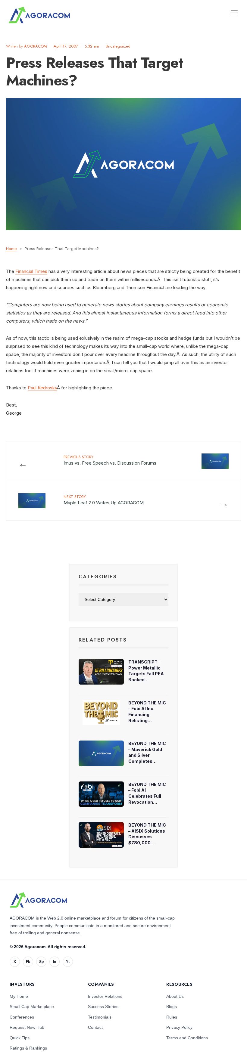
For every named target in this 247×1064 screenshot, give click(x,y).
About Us (175, 996)
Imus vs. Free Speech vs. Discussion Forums (110, 460)
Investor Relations (105, 996)
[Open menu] (234, 12)
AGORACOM (35, 46)
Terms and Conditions (187, 1037)
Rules (171, 1017)
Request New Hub (27, 1027)
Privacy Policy (179, 1027)
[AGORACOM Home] (38, 900)
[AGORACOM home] (39, 15)
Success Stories (103, 1006)
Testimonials (99, 1017)
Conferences (22, 1017)
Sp (41, 962)
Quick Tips (20, 1037)
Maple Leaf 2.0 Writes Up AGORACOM (104, 500)
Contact (95, 1027)
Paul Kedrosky (42, 388)
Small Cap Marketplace (32, 1006)
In (54, 962)
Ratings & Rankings (28, 1048)
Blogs (171, 1006)
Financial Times (31, 271)
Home (11, 248)
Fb (28, 962)
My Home (19, 996)
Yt (68, 962)
